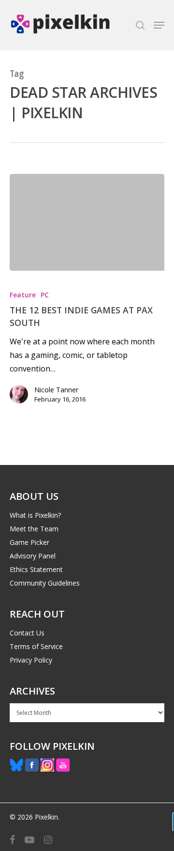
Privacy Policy (31, 660)
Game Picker (29, 542)
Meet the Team (34, 528)
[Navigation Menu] (159, 25)
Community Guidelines (45, 583)
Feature (23, 294)
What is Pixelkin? (35, 515)
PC (45, 294)
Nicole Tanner (56, 389)
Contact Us (27, 632)
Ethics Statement (36, 569)
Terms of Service (36, 646)
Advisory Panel (33, 555)
